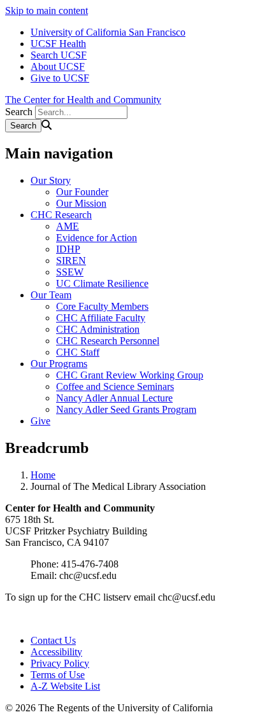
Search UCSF (59, 55)
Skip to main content (46, 10)
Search (18, 111)
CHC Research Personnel (107, 340)
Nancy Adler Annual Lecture (114, 398)
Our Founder (82, 191)
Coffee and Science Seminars (115, 386)
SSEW (69, 272)
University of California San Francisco (108, 32)
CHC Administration (98, 329)
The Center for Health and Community (83, 99)
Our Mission (81, 203)
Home (43, 475)
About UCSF (58, 66)
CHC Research (61, 214)
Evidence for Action (96, 237)
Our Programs (59, 363)
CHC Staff (77, 352)
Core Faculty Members (102, 306)
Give (40, 420)
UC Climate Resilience (102, 283)
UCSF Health (58, 43)
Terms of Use (58, 674)
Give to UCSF (60, 78)
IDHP (68, 249)
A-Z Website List (65, 686)
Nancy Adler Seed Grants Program (126, 409)
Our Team (51, 294)
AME (67, 226)
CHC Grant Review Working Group (129, 375)
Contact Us (53, 640)
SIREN (71, 260)
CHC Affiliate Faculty (100, 317)
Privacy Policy (60, 663)
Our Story (51, 180)
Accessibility (56, 651)
